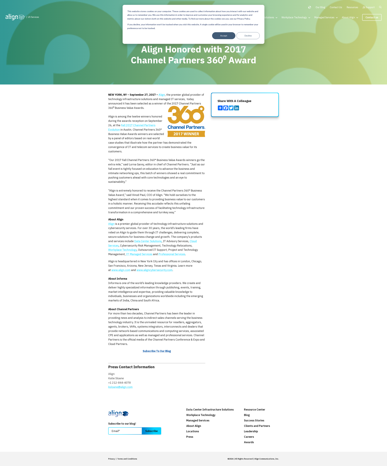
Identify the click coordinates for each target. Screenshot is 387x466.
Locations (192, 431)
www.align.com (120, 270)
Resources (352, 7)
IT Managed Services (139, 254)
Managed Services (324, 17)
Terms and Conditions (127, 459)
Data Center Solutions (148, 241)
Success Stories (254, 420)
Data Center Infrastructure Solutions (210, 409)
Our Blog (320, 7)
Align (162, 94)
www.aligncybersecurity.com (154, 270)
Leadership (251, 431)
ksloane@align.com (120, 387)
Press (189, 436)
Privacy (111, 459)
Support (370, 7)
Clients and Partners (257, 426)
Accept (223, 35)
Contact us (372, 17)
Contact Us (336, 7)
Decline (248, 35)
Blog (247, 415)
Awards (249, 442)
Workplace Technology (294, 17)
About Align (348, 17)
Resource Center (254, 409)
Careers (249, 436)
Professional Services (171, 254)
